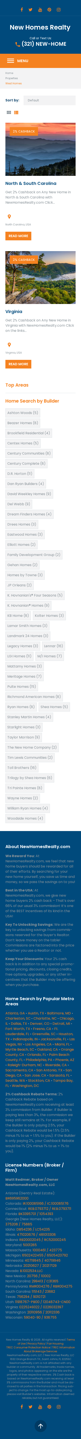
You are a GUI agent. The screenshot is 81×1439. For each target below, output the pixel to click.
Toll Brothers (22, 767)
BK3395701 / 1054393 (35, 1213)
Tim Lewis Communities (30, 757)
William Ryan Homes (27, 808)
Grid (8, 112)
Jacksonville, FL (53, 1039)
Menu (17, 61)
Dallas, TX (19, 1023)
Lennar (53, 646)
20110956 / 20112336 (43, 1312)
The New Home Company (32, 747)
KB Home (18, 615)
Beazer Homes (22, 422)
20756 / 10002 (39, 1276)
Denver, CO (39, 1023)
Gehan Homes (22, 564)
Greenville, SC (44, 1033)
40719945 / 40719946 (42, 1260)
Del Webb (18, 504)
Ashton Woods (22, 412)
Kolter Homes (49, 615)
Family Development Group (33, 554)
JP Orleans (19, 585)
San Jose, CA (35, 1075)
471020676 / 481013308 (36, 1234)
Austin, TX (36, 1013)
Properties (11, 78)
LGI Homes (19, 656)
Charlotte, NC (45, 1018)
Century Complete (26, 463)
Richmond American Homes (34, 696)
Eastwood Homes (25, 534)
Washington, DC (25, 1085)
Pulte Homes (21, 686)
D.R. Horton (19, 473)
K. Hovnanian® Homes (28, 605)
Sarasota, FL (59, 1075)
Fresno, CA (42, 1028)
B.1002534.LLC (31, 1270)
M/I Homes (49, 656)
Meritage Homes (24, 676)
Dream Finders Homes (29, 514)
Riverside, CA (56, 1065)
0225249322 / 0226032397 (41, 1307)
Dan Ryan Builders (25, 483)
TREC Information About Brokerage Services (49, 1349)
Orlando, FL (36, 1054)
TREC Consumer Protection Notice (28, 1347)
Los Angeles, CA (38, 1044)
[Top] (41, 1426)
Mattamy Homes (24, 666)
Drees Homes (21, 524)
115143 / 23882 (43, 1291)
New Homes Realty (40, 27)
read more (18, 235)
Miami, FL (62, 1044)
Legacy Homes (22, 646)
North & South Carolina (30, 183)
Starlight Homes (24, 727)
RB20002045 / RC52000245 (42, 1239)
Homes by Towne (25, 575)
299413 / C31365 (45, 1281)
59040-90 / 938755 (40, 1317)
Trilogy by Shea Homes (29, 777)
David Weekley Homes (29, 493)
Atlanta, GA (15, 1013)
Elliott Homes (21, 544)
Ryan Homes (21, 706)
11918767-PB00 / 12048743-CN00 (42, 1301)
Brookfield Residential (28, 433)
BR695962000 (17, 1198)
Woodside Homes (25, 818)
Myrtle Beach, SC (19, 1049)
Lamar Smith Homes (27, 625)
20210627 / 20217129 (40, 1265)
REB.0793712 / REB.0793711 (49, 1208)
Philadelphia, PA (39, 1059)
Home (9, 73)
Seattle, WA (15, 1080)
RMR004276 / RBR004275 (50, 1286)
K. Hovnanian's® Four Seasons (35, 595)
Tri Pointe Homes (24, 788)
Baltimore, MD (59, 1013)
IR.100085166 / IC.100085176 (45, 1203)
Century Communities (29, 453)
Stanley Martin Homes (29, 717)
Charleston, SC (17, 1018)
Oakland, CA (47, 1049)
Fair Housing (55, 1343)
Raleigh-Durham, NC (25, 1065)
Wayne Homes (22, 798)
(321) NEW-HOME (43, 43)
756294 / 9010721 (31, 1296)
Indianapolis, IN (25, 1039)
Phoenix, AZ (64, 1059)
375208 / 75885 (18, 1224)
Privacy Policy (36, 1343)
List (16, 112)
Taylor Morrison (23, 737)
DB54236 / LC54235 (33, 1229)
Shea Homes (54, 706)
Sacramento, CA (19, 1070)
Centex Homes (23, 443)
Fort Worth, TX (17, 1028)
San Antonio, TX (49, 1070)
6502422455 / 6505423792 (45, 1255)
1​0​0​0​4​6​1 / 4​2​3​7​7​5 (47, 1250)
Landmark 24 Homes (27, 635)
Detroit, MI (61, 1023)
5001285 (30, 1244)
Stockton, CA (39, 1080)
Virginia (13, 312)
